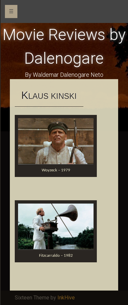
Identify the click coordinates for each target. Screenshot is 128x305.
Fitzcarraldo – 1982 (56, 255)
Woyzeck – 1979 (56, 170)
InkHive (66, 297)
